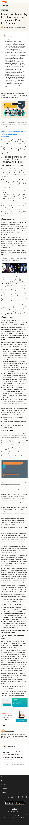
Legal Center (7, 815)
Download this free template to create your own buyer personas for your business (14, 337)
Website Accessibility (9, 817)
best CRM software (5, 737)
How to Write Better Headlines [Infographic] (13, 764)
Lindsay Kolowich (11, 578)
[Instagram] (8, 797)
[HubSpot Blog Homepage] (4, 2)
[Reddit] (22, 797)
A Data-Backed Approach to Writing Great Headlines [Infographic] (13, 758)
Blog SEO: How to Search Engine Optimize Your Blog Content (14, 751)
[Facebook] (5, 797)
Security (23, 815)
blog (17, 149)
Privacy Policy (15, 815)
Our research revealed (14, 391)
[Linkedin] (19, 797)
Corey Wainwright (10, 27)
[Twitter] (15, 797)
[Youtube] (12, 797)
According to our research (10, 379)
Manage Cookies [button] (21, 817)
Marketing (5, 5)
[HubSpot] (14, 809)
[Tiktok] (26, 797)
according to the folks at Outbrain (10, 484)
